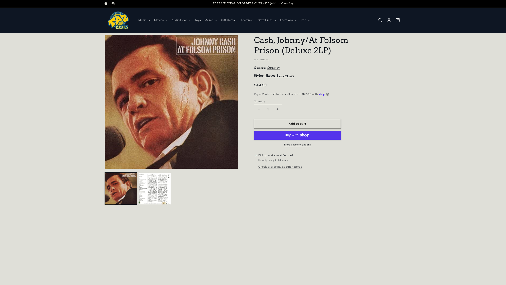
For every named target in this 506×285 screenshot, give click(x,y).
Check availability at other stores (280, 166)
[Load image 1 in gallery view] (121, 188)
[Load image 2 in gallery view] (154, 188)
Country (273, 67)
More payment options (297, 144)
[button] (144, 20)
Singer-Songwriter (279, 75)
